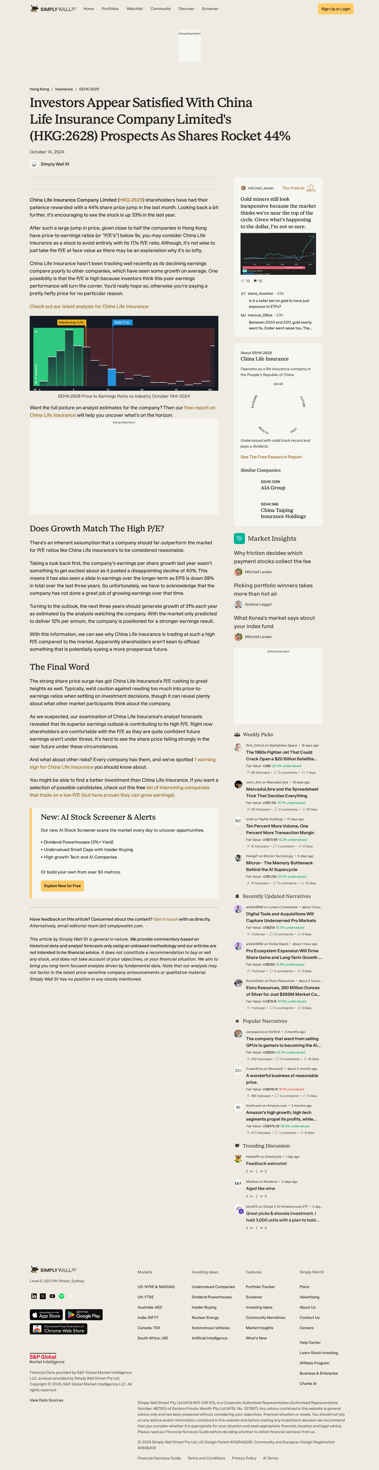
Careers (307, 1328)
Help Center (310, 1342)
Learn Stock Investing (319, 1352)
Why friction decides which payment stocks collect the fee (272, 557)
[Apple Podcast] (70, 1296)
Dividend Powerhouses (212, 1297)
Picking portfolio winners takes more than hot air (273, 589)
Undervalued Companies (213, 1286)
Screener (254, 1297)
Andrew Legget (258, 604)
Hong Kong (39, 89)
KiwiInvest (254, 1106)
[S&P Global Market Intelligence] (47, 1358)
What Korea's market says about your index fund (274, 622)
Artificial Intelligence (210, 1338)
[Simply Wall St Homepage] (53, 9)
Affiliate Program (314, 1363)
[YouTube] (52, 1296)
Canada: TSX (149, 1328)
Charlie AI (308, 1383)
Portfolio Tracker (260, 1286)
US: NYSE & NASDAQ (156, 1286)
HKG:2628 (131, 200)
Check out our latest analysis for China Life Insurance (89, 306)
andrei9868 (254, 907)
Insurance (64, 89)
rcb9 (249, 819)
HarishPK (253, 1157)
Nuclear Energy (205, 1317)
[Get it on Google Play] (84, 1315)
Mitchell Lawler (258, 572)
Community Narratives (265, 1317)
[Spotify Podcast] (61, 1296)
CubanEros (254, 1069)
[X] (42, 1296)
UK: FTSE (146, 1297)
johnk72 (252, 1207)
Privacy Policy (244, 1458)
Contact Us (310, 1317)
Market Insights (259, 1328)
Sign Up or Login (336, 9)
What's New (256, 1338)
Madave (252, 1182)
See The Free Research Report (271, 456)
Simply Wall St (55, 164)
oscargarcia (255, 1032)
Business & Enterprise (319, 1373)
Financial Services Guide (159, 1458)
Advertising (309, 1297)
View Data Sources (46, 1400)
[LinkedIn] (34, 1296)
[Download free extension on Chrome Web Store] (58, 1329)
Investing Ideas (259, 1307)
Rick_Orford (255, 745)
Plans (304, 1286)
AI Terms (270, 1458)
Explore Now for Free (62, 885)
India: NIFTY (148, 1317)
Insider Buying (204, 1307)
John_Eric (253, 782)
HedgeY (252, 856)
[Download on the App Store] (46, 1315)
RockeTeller (255, 981)
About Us (308, 1307)
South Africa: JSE (153, 1338)
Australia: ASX (150, 1307)
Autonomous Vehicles (211, 1328)
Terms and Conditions (206, 1458)
